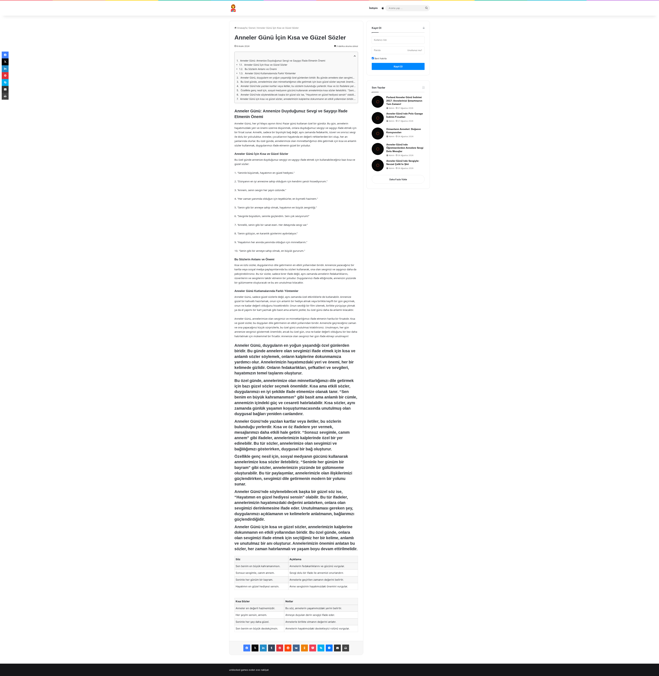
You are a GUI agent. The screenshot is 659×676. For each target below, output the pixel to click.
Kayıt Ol (398, 66)
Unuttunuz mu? (414, 50)
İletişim (373, 8)
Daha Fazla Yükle (398, 179)
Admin (391, 108)
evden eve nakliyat (259, 669)
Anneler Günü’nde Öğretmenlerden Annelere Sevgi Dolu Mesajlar (404, 148)
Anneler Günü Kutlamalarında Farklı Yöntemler (270, 73)
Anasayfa (241, 27)
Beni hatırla (380, 58)
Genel (252, 27)
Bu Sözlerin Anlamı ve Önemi (261, 69)
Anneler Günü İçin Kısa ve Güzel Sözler (265, 64)
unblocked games (238, 669)
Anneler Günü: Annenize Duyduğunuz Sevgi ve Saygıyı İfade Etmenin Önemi (282, 60)
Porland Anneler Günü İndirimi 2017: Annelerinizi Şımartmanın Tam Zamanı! (404, 100)
